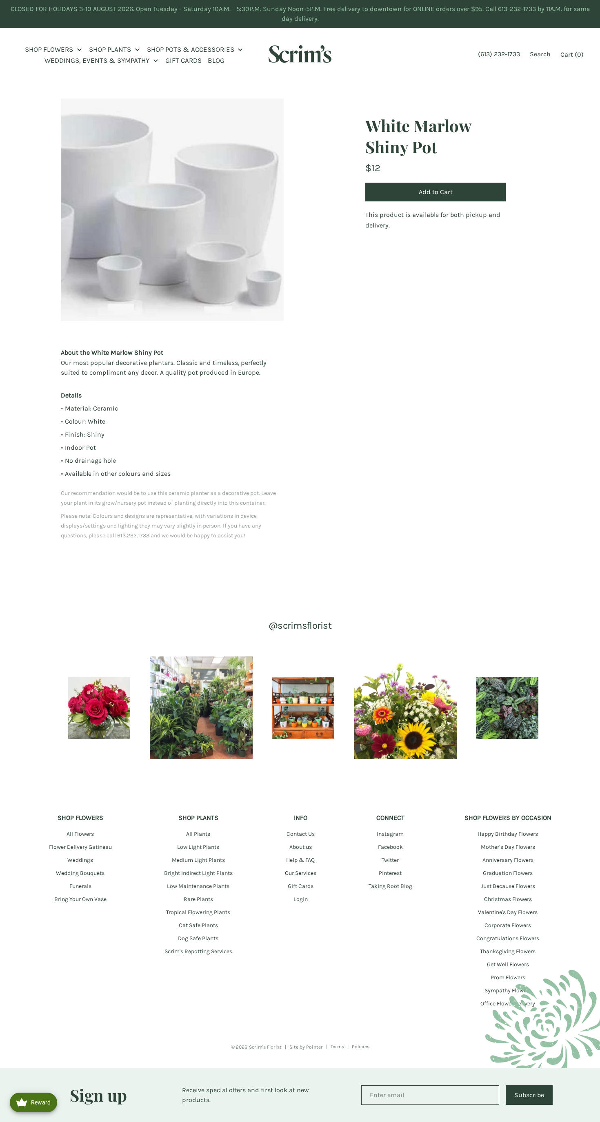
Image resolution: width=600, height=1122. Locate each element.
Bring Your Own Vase (80, 899)
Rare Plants (198, 899)
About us (300, 847)
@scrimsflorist (300, 625)
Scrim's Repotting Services (198, 951)
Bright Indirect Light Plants (198, 873)
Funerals (80, 886)
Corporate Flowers (507, 925)
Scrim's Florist (265, 1047)
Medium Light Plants (198, 860)
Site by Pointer (306, 1047)
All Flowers (80, 833)
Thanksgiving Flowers (508, 951)
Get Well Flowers (508, 964)
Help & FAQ (300, 860)
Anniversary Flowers (507, 860)
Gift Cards (300, 886)
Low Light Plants (198, 847)
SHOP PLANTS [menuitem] (110, 49)
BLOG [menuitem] (216, 60)
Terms (337, 1046)
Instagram (390, 833)
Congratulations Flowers (507, 938)
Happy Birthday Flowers (508, 833)
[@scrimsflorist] (99, 708)
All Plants (198, 833)
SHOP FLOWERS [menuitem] (49, 49)
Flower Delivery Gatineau (80, 847)
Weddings (80, 860)
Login (300, 899)
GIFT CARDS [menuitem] (183, 60)
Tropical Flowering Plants (198, 912)
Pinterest (390, 873)
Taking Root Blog (390, 886)
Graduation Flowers (508, 873)
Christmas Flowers (508, 899)
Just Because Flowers (508, 886)
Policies (360, 1046)
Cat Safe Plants (198, 925)
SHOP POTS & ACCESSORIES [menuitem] (190, 49)
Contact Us (301, 833)
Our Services (300, 873)
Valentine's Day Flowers (508, 912)
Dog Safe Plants (198, 938)
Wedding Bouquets (80, 873)
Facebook (390, 847)
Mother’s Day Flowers (508, 847)
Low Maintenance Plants (198, 886)
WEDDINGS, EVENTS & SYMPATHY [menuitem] (96, 60)
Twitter (390, 860)
